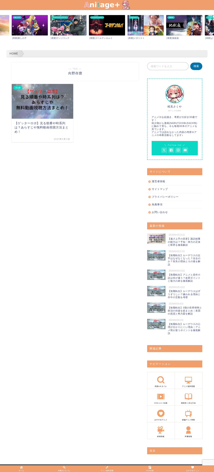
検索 (196, 66)
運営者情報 (158, 181)
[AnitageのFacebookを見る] (171, 150)
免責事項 (157, 204)
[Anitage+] (107, 8)
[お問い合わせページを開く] (185, 150)
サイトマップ (160, 189)
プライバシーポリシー (165, 196)
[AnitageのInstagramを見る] (178, 150)
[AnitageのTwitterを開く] (164, 150)
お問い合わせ (160, 212)
